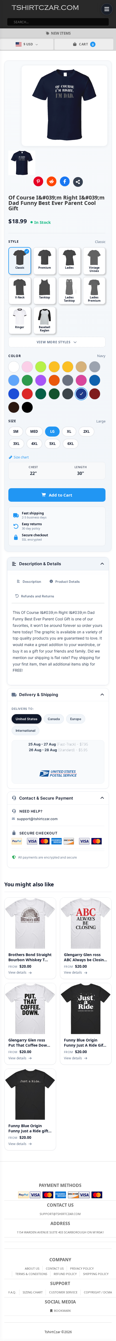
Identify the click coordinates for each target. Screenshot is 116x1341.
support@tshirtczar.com (37, 819)
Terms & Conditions (31, 1274)
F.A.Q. (12, 1292)
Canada (54, 719)
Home (4, 1166)
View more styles (54, 342)
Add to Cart (60, 495)
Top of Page (112, 1166)
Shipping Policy (95, 1274)
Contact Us (55, 1268)
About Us (32, 1268)
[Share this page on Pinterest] (38, 181)
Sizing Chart (33, 1292)
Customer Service (63, 1292)
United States (26, 719)
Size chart (21, 457)
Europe (75, 719)
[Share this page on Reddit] (51, 181)
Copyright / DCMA (98, 1292)
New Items (61, 33)
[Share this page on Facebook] (65, 181)
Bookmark (62, 1311)
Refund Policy (65, 1274)
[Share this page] (78, 182)
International (25, 730)
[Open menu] (107, 9)
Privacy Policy (82, 1268)
